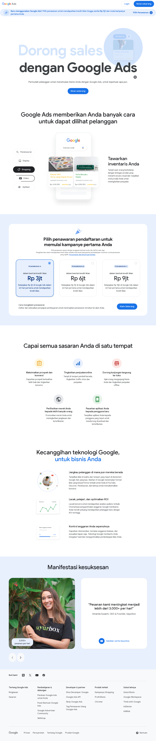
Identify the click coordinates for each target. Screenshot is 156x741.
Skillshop (41, 718)
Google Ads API (73, 697)
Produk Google (72, 733)
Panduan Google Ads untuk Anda (47, 696)
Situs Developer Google (77, 692)
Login (127, 4)
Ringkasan (13, 692)
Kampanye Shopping (104, 692)
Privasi (27, 733)
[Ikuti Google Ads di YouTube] (37, 675)
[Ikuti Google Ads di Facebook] (44, 675)
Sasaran (12, 697)
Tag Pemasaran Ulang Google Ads (76, 708)
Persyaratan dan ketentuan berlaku (82, 255)
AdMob (126, 711)
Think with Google (132, 702)
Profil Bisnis (100, 697)
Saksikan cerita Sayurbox (114, 641)
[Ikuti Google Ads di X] (30, 675)
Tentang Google (54, 733)
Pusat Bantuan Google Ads (47, 704)
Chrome (98, 702)
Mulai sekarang (143, 4)
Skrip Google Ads (74, 702)
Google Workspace (132, 697)
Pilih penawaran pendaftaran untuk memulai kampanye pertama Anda (77, 242)
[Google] (13, 732)
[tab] (24, 152)
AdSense (127, 706)
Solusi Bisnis (129, 692)
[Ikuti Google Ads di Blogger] (23, 675)
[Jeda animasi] (135, 77)
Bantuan (143, 733)
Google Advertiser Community (46, 712)
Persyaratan (38, 733)
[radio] (35, 278)
